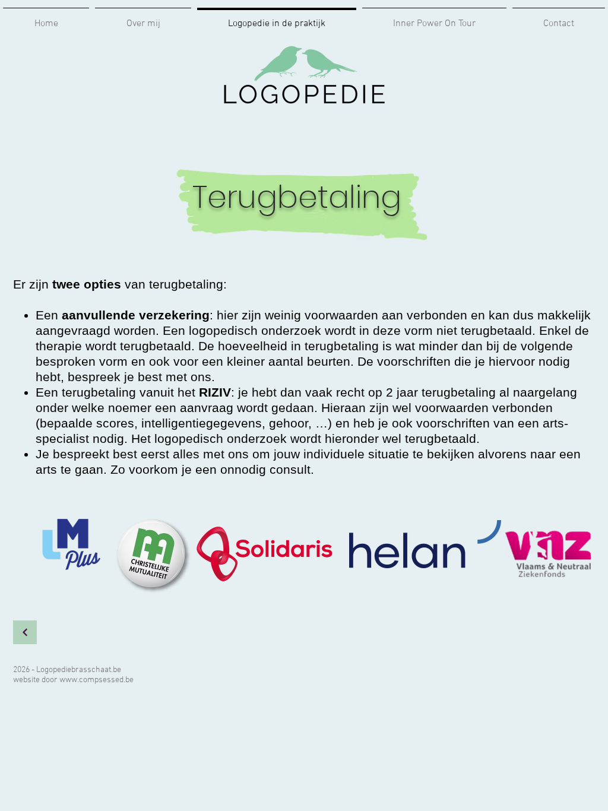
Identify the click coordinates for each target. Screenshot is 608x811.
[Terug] (25, 632)
